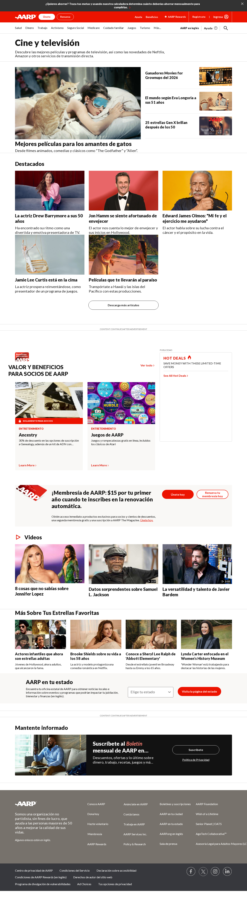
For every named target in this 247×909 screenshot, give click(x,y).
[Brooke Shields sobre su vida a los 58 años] (95, 634)
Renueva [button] (65, 16)
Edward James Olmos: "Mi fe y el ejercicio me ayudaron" (195, 218)
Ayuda (138, 16)
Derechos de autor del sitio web (92, 877)
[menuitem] (18, 29)
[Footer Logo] (44, 803)
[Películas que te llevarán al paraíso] (123, 255)
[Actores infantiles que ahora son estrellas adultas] (40, 634)
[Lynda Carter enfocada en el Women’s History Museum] (206, 634)
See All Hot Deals (174, 375)
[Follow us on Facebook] (191, 871)
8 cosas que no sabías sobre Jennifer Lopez (42, 591)
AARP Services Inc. (135, 834)
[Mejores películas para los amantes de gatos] (78, 103)
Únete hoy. (146, 520)
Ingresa (218, 16)
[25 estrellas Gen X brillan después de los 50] (215, 126)
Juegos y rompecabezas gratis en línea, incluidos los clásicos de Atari (120, 442)
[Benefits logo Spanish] (24, 361)
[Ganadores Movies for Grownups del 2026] (215, 76)
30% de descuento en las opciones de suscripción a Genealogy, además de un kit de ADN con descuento (49, 442)
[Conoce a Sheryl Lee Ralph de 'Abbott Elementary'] (151, 634)
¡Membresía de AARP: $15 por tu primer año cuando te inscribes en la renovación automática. (102, 499)
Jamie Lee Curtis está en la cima (46, 279)
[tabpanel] (206, 27)
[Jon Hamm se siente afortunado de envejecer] (123, 190)
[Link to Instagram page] (215, 871)
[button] (226, 28)
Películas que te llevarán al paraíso (123, 279)
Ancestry (28, 434)
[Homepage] (26, 17)
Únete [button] (46, 16)
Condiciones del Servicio (74, 870)
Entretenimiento (31, 428)
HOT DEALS (174, 358)
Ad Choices (84, 884)
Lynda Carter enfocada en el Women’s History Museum (205, 656)
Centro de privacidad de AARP (34, 870)
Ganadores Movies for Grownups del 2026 (164, 75)
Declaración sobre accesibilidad (116, 870)
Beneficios (152, 16)
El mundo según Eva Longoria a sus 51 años (170, 100)
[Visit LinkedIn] (227, 871)
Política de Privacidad (195, 759)
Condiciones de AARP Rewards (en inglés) (41, 877)
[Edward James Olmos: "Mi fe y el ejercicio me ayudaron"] (197, 191)
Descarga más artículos (123, 305)
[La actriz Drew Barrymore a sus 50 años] (49, 191)
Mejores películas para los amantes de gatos (73, 143)
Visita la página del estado (199, 691)
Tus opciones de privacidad (115, 884)
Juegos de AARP (107, 434)
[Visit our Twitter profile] (203, 871)
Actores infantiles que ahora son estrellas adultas (39, 656)
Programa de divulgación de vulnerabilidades (43, 884)
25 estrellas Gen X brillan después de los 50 (166, 124)
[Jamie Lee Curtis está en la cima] (49, 255)
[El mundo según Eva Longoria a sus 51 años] (215, 101)
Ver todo (146, 365)
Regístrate (198, 16)
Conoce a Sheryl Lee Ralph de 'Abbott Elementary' (151, 656)
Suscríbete (196, 749)
